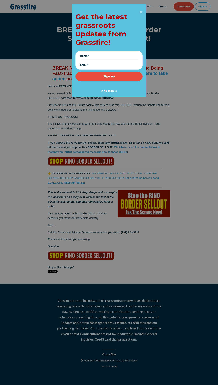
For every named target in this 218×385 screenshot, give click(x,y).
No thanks (110, 90)
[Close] (141, 12)
